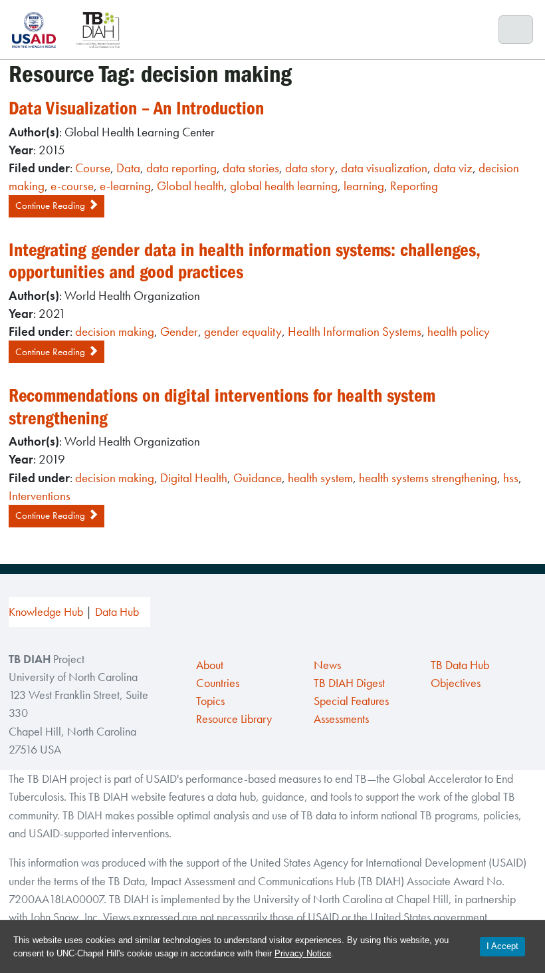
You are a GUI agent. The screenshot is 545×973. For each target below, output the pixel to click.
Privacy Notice (302, 953)
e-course (72, 186)
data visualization (384, 168)
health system (320, 478)
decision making (114, 331)
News (327, 665)
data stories (251, 168)
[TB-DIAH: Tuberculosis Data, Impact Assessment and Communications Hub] (98, 29)
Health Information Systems (354, 331)
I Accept (502, 946)
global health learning (284, 186)
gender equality (243, 331)
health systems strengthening (428, 478)
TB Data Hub (460, 665)
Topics (210, 701)
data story (310, 168)
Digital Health (193, 478)
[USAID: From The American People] (38, 29)
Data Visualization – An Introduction (136, 108)
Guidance (257, 478)
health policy (458, 331)
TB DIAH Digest (349, 683)
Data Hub (117, 612)
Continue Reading (51, 205)
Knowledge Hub (46, 612)
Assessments (341, 719)
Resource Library (234, 719)
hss (510, 478)
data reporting (181, 168)
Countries (217, 683)
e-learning (125, 186)
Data (128, 168)
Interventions (39, 495)
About (209, 665)
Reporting (414, 186)
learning (364, 186)
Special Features (351, 701)
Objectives (456, 683)
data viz (453, 168)
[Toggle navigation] (516, 30)
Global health (190, 186)
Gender (179, 331)
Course (92, 168)
